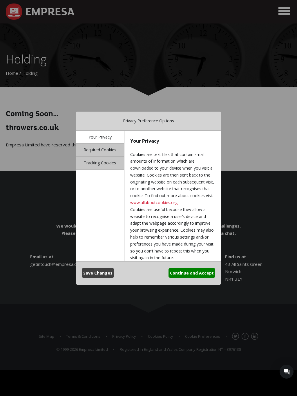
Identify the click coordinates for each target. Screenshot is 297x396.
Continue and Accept (192, 273)
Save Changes (98, 273)
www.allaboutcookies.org (154, 202)
